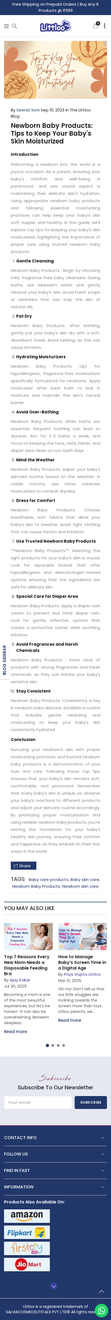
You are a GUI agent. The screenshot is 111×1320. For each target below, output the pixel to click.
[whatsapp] (101, 1310)
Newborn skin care (80, 886)
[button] (6, 26)
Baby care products (48, 879)
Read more (15, 1031)
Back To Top (103, 1293)
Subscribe (91, 1102)
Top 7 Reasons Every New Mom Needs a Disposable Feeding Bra (27, 965)
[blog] (28, 936)
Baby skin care (85, 879)
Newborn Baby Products (36, 886)
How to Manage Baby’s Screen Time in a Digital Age (82, 962)
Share (25, 866)
